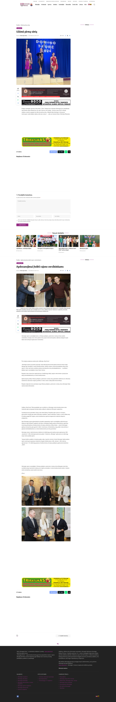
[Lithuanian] (91, 4)
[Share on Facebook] (65, 36)
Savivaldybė (19, 263)
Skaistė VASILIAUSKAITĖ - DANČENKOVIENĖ (29, 654)
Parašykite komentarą (64, 635)
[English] (89, 4)
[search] (94, 4)
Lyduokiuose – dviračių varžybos (23, 248)
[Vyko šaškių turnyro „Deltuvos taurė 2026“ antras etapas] (68, 241)
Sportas (19, 28)
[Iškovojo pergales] (90, 241)
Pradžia (18, 25)
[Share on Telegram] (70, 36)
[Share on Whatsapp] (18, 99)
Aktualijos (19, 646)
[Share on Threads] (69, 151)
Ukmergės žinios (23, 35)
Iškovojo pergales (84, 248)
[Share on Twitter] (67, 36)
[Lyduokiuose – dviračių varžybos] (26, 241)
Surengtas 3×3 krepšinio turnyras (45, 248)
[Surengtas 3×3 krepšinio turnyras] (47, 241)
